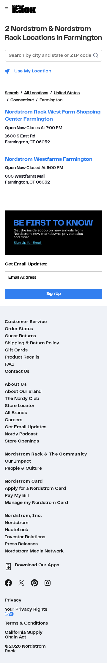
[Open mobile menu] (6, 9)
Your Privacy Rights (26, 609)
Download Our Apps (37, 565)
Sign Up (53, 294)
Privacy (13, 600)
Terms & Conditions (26, 623)
